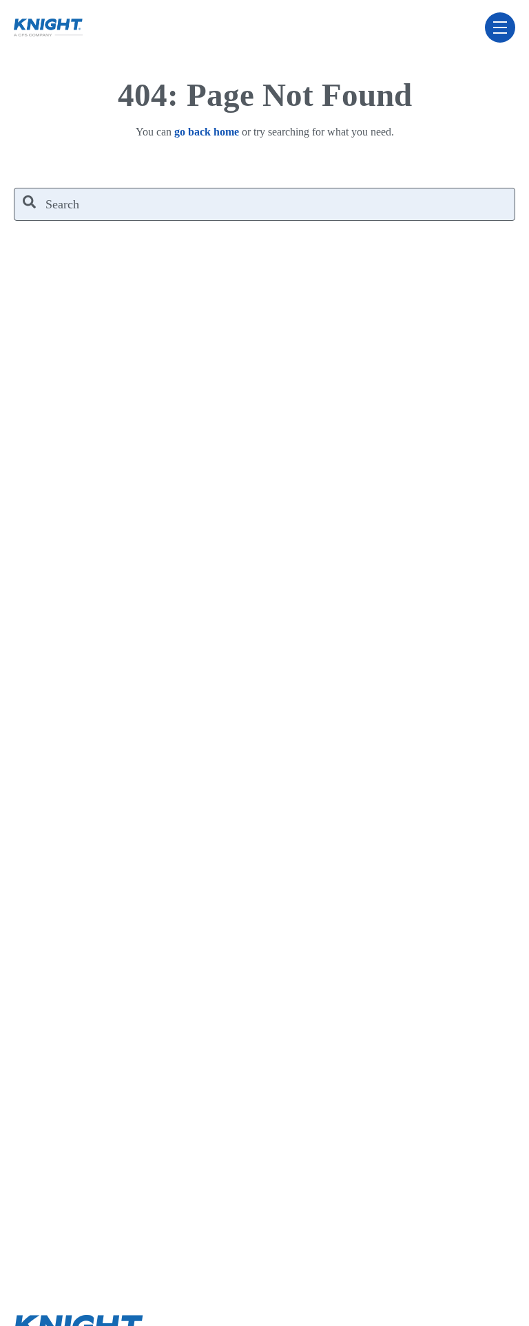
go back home (206, 132)
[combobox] (264, 204)
